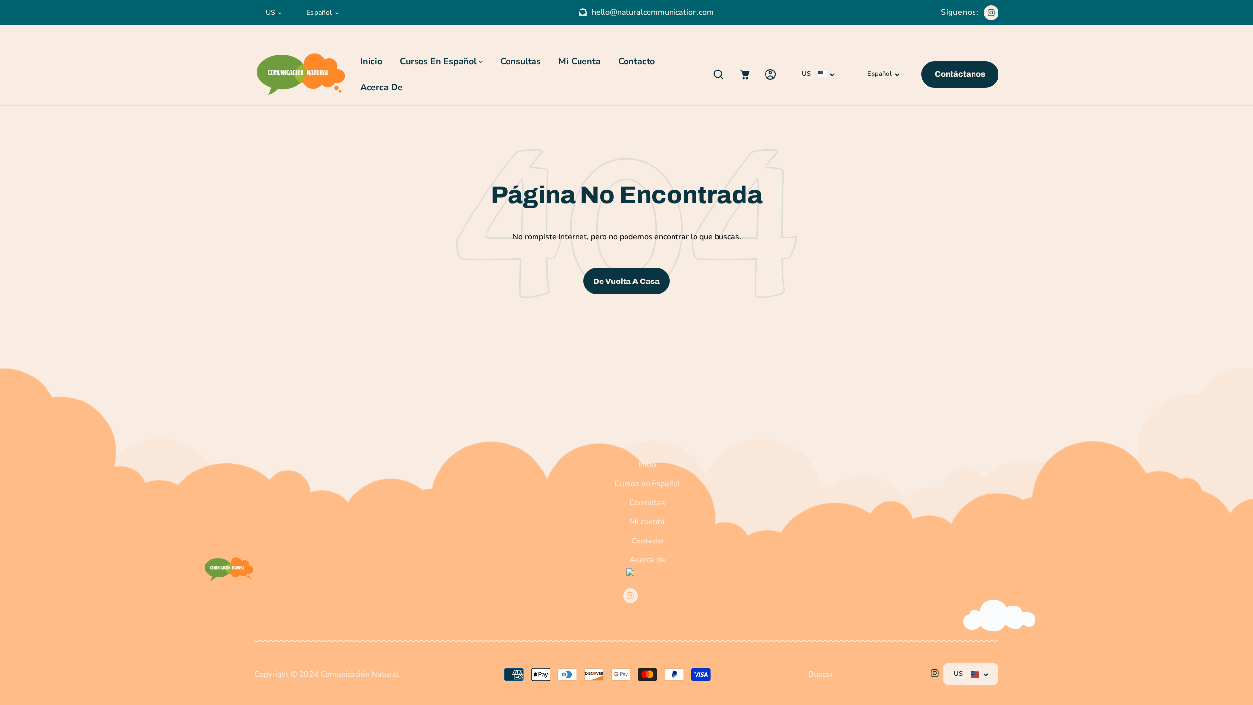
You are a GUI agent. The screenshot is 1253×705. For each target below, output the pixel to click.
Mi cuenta (647, 522)
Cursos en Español (647, 483)
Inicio (647, 464)
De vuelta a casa (626, 281)
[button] (718, 74)
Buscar (821, 674)
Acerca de (647, 559)
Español (319, 12)
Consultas (647, 502)
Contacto (647, 541)
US (271, 12)
